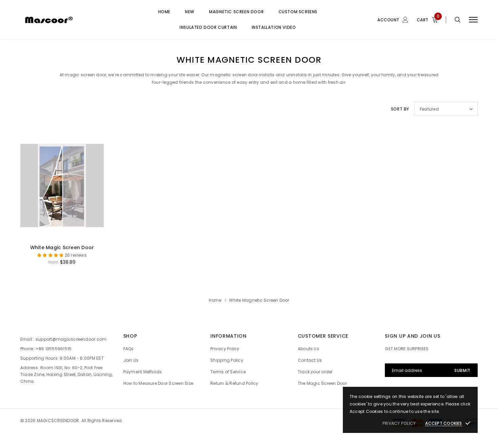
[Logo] (71, 19)
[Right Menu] (473, 20)
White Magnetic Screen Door (259, 300)
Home (215, 300)
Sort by (400, 109)
